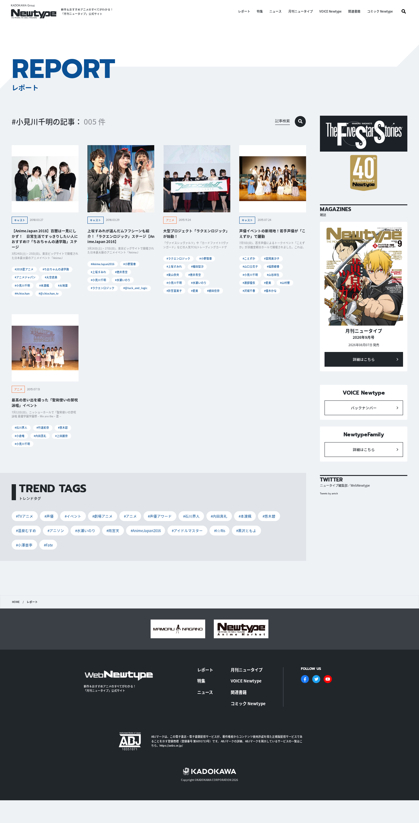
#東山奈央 (173, 275)
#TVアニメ (24, 516)
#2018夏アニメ (24, 269)
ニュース (275, 11)
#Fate (48, 544)
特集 (260, 11)
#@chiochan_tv (49, 294)
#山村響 (285, 283)
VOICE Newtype (330, 11)
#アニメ (130, 516)
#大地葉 (63, 286)
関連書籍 (354, 11)
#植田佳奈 (213, 291)
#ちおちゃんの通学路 (56, 269)
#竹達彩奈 (43, 428)
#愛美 (194, 291)
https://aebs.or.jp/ (171, 746)
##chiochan (22, 294)
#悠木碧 (63, 428)
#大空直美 (51, 277)
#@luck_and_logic (135, 288)
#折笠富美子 (174, 291)
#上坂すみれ (98, 272)
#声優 (49, 516)
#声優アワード (160, 516)
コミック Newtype (380, 11)
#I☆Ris (219, 530)
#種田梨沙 (197, 267)
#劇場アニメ (102, 516)
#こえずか (249, 259)
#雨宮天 (112, 530)
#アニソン (56, 530)
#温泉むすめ (26, 530)
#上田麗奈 (61, 436)
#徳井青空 (121, 272)
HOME (16, 602)
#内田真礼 (40, 436)
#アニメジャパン (25, 277)
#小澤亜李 (24, 544)
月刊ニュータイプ (300, 11)
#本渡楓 (44, 286)
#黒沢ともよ (246, 530)
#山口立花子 (250, 267)
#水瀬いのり (122, 280)
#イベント (73, 516)
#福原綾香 (273, 267)
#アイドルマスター (187, 530)
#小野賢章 (129, 264)
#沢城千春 (249, 291)
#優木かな (270, 291)
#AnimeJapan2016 (102, 264)
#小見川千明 (22, 286)
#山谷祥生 (273, 275)
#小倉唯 (20, 436)
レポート (244, 11)
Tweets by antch (329, 493)
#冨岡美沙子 (271, 259)
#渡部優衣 (249, 283)
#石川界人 (21, 428)
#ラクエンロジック (102, 288)
